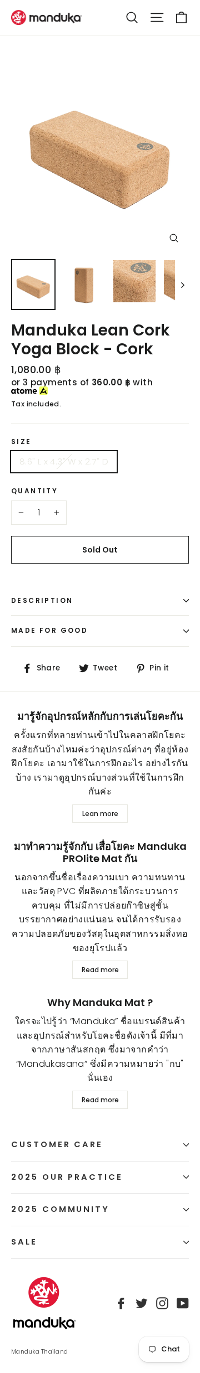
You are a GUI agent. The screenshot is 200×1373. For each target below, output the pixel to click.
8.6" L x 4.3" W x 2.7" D (63, 461)
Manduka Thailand (39, 1352)
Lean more (100, 813)
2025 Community (60, 1209)
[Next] (182, 284)
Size (21, 442)
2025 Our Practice (67, 1177)
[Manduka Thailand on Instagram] (162, 1303)
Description (42, 600)
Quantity (34, 491)
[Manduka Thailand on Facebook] (121, 1303)
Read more (100, 969)
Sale (24, 1241)
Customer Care (57, 1144)
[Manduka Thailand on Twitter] (142, 1303)
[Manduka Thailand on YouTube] (183, 1303)
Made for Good (49, 630)
